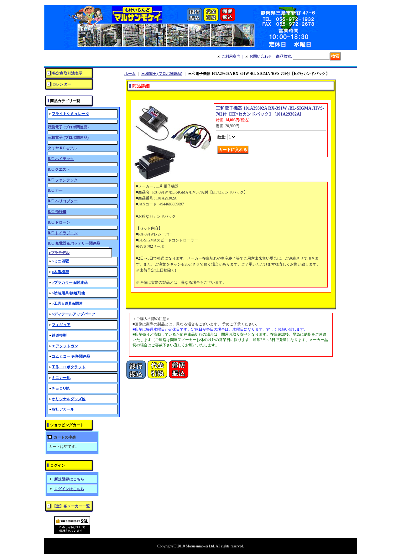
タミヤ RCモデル (62, 148)
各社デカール (63, 409)
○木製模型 (60, 272)
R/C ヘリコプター (63, 201)
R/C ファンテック (63, 180)
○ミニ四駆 (60, 261)
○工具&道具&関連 (67, 303)
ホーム (130, 73)
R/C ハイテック (61, 159)
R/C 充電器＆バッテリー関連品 (74, 243)
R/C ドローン (59, 222)
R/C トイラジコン (63, 233)
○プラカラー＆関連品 (70, 282)
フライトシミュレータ (70, 113)
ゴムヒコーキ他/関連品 (71, 356)
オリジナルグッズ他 (69, 399)
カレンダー (61, 84)
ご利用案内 (230, 56)
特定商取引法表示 (67, 73)
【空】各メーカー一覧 (71, 506)
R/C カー (55, 190)
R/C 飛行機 (57, 212)
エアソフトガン (65, 346)
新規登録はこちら (69, 479)
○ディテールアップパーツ (73, 314)
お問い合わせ (260, 56)
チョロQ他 (61, 388)
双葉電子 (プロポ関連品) (68, 127)
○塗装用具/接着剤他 (68, 293)
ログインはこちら (69, 489)
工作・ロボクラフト (69, 367)
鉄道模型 (59, 335)
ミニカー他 (61, 377)
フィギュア (61, 325)
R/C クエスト (59, 169)
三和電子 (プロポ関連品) (68, 137)
